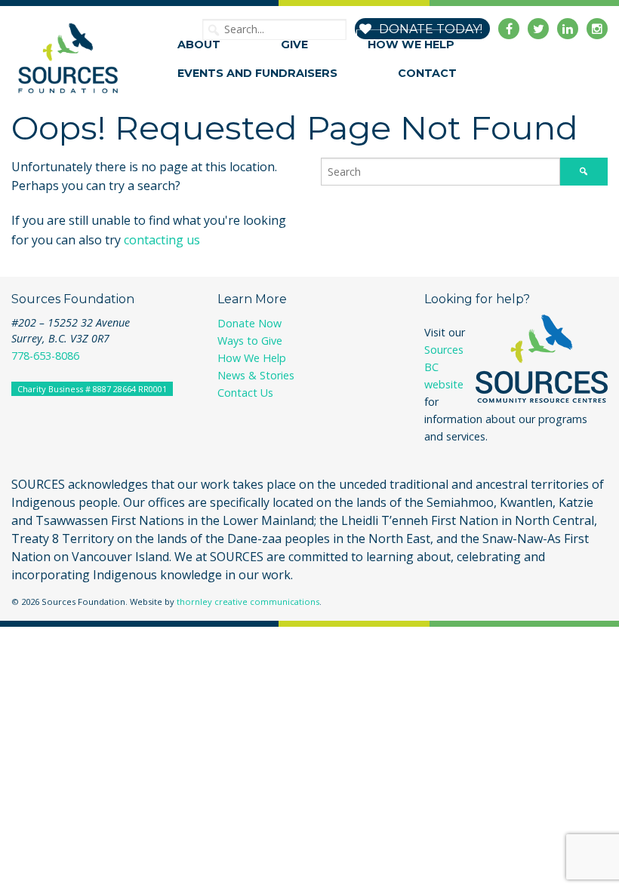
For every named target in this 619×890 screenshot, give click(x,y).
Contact (427, 73)
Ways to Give (249, 340)
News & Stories (255, 375)
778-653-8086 (45, 355)
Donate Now (249, 323)
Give (294, 44)
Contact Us (245, 392)
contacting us (162, 240)
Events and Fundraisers (257, 73)
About (198, 44)
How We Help (411, 44)
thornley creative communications (248, 601)
